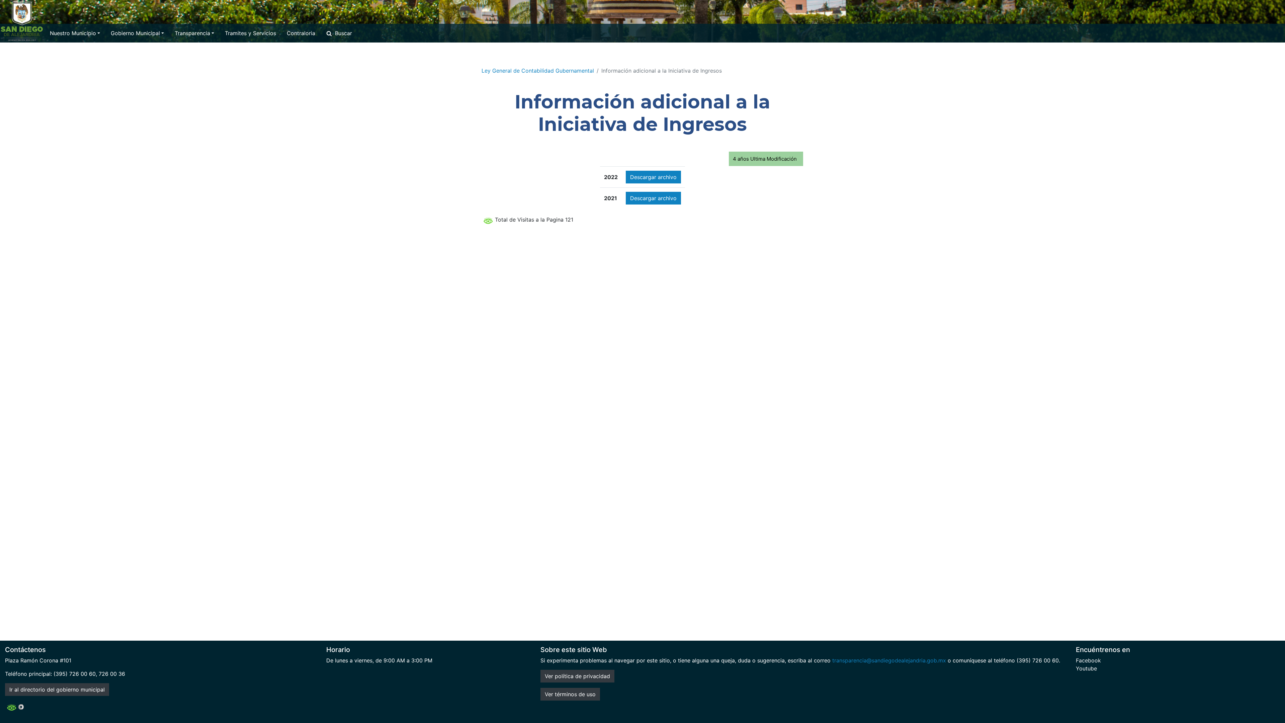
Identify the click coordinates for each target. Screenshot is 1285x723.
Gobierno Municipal (135, 33)
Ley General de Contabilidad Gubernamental (538, 70)
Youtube (1086, 668)
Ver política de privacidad (577, 676)
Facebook (1088, 660)
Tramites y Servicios (250, 33)
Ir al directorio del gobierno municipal (57, 689)
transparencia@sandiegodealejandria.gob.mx (889, 660)
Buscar (343, 33)
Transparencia (192, 33)
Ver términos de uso (570, 694)
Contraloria (301, 33)
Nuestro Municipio (73, 33)
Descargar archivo (653, 177)
